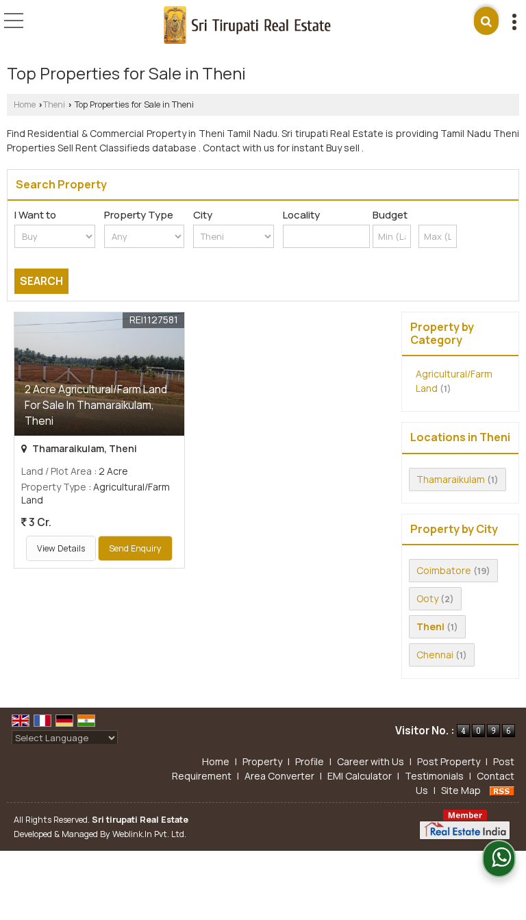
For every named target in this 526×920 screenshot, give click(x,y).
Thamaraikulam (450, 479)
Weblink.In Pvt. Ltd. (149, 834)
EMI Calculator (359, 775)
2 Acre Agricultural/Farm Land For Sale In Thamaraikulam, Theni (96, 405)
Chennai (434, 654)
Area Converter (279, 775)
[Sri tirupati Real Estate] (247, 26)
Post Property (448, 761)
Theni (54, 104)
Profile (309, 761)
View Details (61, 548)
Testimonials (434, 775)
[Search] (486, 21)
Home (25, 104)
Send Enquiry (135, 548)
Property (262, 761)
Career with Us (370, 761)
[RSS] (502, 790)
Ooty (427, 598)
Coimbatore (443, 570)
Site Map (461, 790)
